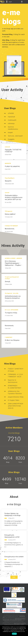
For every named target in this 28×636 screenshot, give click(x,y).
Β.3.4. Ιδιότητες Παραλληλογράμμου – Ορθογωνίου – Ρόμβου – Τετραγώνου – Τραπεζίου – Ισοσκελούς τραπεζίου (14, 265)
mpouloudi (11, 117)
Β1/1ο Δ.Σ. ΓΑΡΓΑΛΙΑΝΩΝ (11, 310)
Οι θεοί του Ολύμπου (12, 340)
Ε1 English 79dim (13, 400)
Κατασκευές (9, 325)
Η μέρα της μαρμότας (12, 166)
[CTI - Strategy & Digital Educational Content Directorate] (21, 589)
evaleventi (7, 147)
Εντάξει (14, 633)
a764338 (11, 113)
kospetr (10, 132)
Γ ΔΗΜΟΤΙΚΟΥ (8, 337)
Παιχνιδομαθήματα (9, 178)
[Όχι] (26, 630)
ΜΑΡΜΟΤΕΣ (8, 163)
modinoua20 (12, 120)
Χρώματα (8, 181)
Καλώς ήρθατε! (10, 214)
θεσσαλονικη (9, 229)
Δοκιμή (7, 281)
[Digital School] (14, 594)
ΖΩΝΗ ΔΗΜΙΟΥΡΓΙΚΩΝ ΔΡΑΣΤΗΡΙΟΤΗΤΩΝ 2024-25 (15, 406)
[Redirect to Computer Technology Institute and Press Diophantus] (14, 589)
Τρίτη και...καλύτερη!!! (15, 136)
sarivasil (7, 192)
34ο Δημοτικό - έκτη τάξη (11, 293)
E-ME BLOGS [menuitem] (7, 1)
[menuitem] (2, 1)
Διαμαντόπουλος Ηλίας (16, 397)
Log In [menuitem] (10, 1)
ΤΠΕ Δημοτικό (8, 211)
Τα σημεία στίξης (11, 313)
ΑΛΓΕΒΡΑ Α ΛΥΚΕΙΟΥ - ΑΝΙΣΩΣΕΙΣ (13, 258)
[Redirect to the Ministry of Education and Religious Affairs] (14, 600)
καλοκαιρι (11, 123)
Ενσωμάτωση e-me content (13, 557)
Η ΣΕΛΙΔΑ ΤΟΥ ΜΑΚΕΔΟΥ (11, 225)
